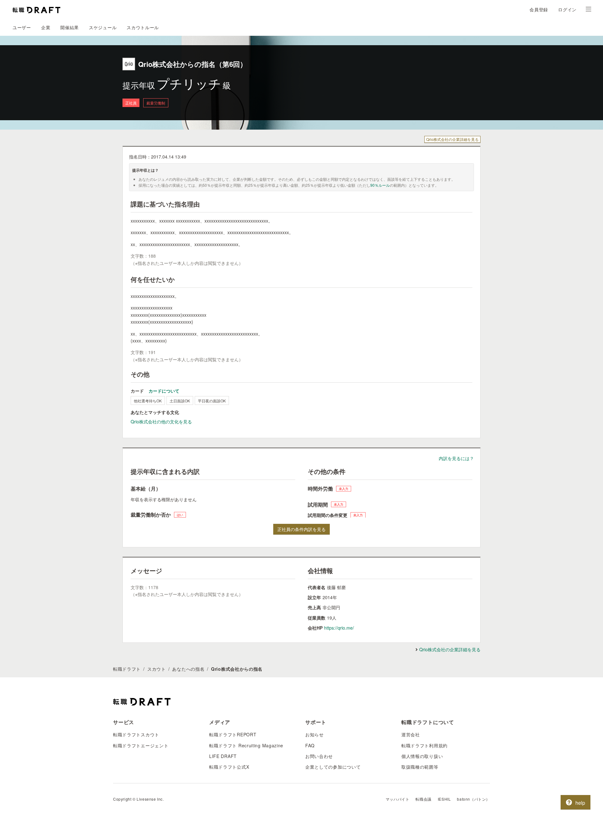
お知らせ (314, 734)
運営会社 (410, 734)
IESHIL (444, 799)
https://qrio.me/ (339, 628)
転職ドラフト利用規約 (424, 745)
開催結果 (69, 27)
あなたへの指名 (188, 669)
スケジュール (103, 27)
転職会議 (423, 799)
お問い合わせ (319, 756)
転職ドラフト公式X (229, 767)
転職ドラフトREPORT (232, 734)
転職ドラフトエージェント (140, 745)
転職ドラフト (127, 669)
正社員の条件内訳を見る (301, 529)
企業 (45, 27)
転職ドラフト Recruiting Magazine (246, 745)
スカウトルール (143, 27)
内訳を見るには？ (456, 458)
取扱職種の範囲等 (419, 767)
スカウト (156, 669)
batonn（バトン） (473, 799)
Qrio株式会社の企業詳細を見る (452, 139)
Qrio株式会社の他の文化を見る (161, 421)
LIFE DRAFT (223, 756)
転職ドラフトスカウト (136, 734)
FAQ (310, 745)
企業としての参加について (333, 767)
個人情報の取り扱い (422, 756)
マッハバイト (398, 799)
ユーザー (22, 27)
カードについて (164, 391)
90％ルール (380, 185)
